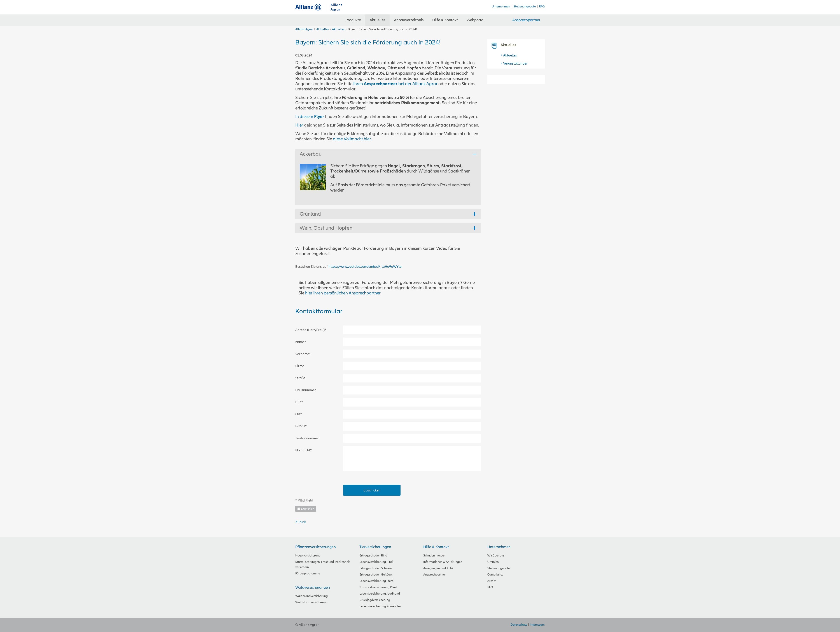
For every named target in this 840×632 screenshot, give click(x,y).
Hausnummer (305, 390)
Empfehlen (307, 509)
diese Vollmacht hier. (352, 139)
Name (302, 342)
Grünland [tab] (310, 214)
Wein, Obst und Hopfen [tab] (326, 228)
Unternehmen (499, 547)
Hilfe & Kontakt (436, 547)
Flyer (319, 116)
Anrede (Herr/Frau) (310, 329)
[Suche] (495, 20)
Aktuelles (322, 29)
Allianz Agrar (310, 7)
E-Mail (302, 426)
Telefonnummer (307, 438)
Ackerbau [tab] (311, 154)
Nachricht (303, 450)
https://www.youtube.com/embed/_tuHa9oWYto (365, 266)
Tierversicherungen (375, 547)
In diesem (304, 116)
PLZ (302, 402)
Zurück (300, 522)
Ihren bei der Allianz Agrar (395, 83)
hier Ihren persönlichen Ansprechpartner (342, 293)
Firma (299, 366)
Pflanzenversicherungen (315, 547)
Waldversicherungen (312, 587)
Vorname (303, 354)
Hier (299, 125)
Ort (302, 414)
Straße (300, 378)
